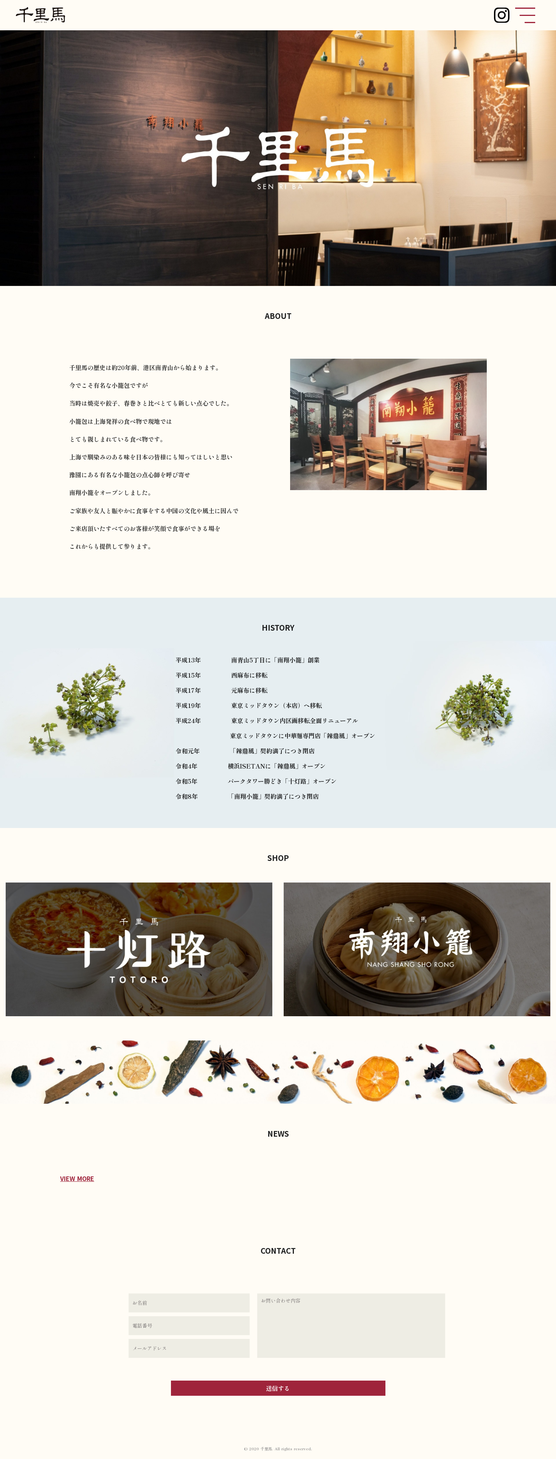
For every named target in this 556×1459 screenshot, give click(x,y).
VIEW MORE (77, 1178)
